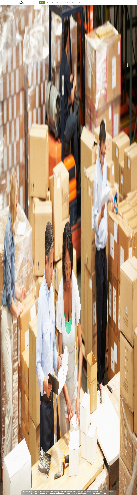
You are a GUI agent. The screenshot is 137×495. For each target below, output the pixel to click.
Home (41, 2)
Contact (80, 2)
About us (58, 2)
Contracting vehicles (69, 2)
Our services (50, 2)
